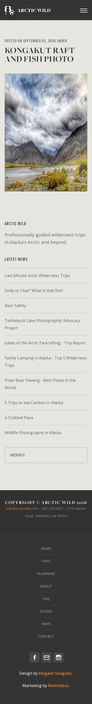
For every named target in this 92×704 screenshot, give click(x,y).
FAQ (46, 598)
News (46, 623)
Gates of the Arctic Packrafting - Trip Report (45, 343)
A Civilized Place (19, 417)
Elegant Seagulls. (56, 673)
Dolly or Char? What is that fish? (34, 290)
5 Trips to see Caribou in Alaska (34, 402)
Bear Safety (15, 305)
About (46, 586)
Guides (46, 611)
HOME (46, 548)
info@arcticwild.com (22, 508)
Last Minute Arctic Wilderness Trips (37, 275)
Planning (46, 573)
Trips (46, 561)
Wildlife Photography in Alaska (33, 432)
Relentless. (59, 685)
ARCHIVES (17, 455)
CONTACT (46, 636)
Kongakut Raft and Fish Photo (40, 54)
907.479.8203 (52, 508)
